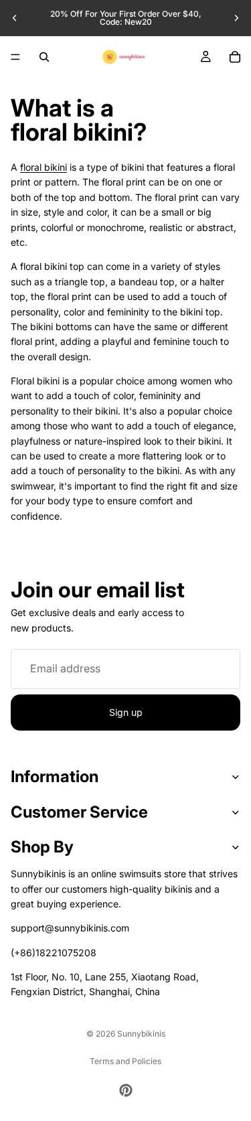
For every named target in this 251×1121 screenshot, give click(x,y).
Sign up (126, 712)
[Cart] (235, 57)
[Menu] (15, 57)
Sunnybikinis (141, 1034)
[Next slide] (236, 18)
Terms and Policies (125, 1061)
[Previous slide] (14, 18)
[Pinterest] (126, 1090)
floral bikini (43, 167)
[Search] (44, 57)
